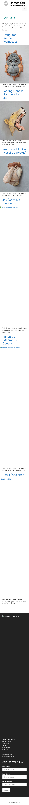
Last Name (6, 774)
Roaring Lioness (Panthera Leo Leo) (12, 94)
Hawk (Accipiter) (13, 474)
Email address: (7, 781)
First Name (6, 766)
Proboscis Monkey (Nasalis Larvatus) (14, 150)
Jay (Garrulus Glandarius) (11, 201)
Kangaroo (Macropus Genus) (9, 340)
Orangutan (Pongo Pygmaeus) (9, 38)
